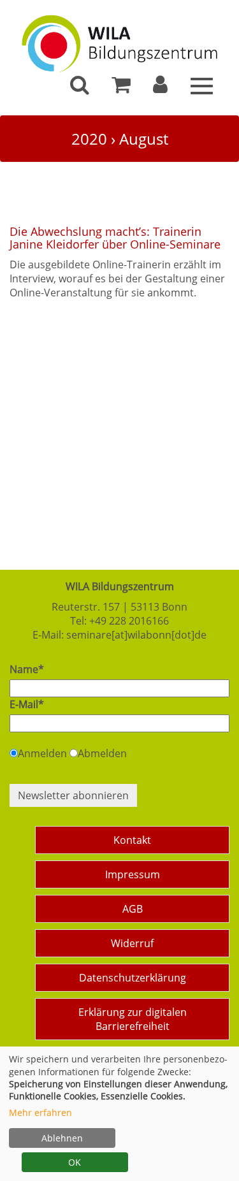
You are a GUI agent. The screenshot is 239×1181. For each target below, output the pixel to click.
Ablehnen (62, 1138)
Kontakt (132, 840)
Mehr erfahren (40, 1112)
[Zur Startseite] (119, 40)
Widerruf (132, 943)
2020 (89, 138)
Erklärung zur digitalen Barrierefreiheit (132, 1019)
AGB (132, 909)
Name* (27, 669)
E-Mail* (27, 704)
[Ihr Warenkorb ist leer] (121, 88)
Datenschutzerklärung (132, 978)
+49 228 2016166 (129, 621)
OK (74, 1162)
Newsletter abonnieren (73, 795)
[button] (160, 88)
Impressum (132, 874)
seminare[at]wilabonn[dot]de (136, 635)
